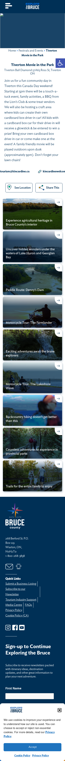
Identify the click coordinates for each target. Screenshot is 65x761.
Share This (52, 187)
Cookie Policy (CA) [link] (17, 615)
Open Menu (9, 5)
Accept (33, 747)
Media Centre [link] (13, 604)
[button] (59, 710)
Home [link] (12, 50)
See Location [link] (22, 187)
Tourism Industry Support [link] (20, 599)
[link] (60, 63)
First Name (13, 688)
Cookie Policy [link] (22, 755)
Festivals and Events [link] (31, 50)
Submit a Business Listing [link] (20, 583)
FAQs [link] (28, 604)
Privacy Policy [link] (40, 755)
